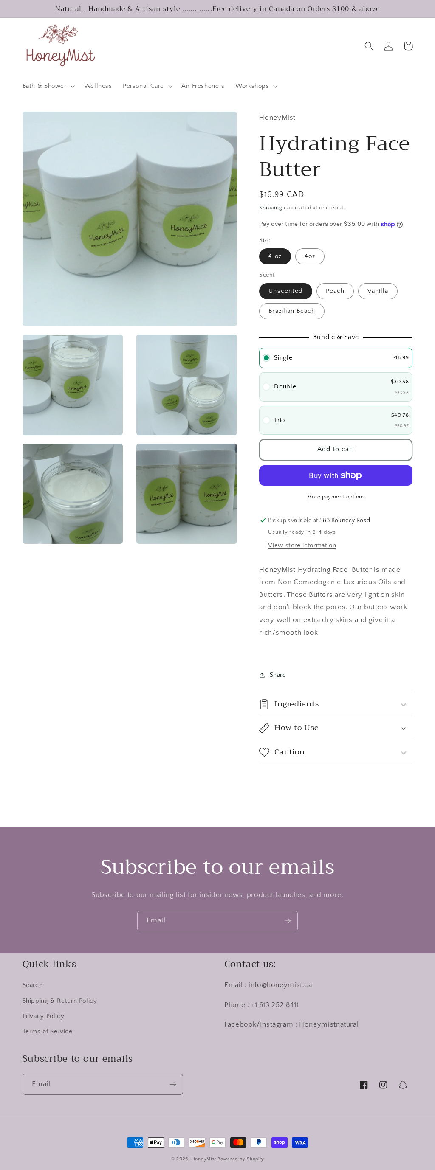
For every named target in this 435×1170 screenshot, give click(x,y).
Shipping (270, 208)
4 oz (274, 256)
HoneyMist (204, 1159)
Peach (335, 291)
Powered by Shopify (241, 1159)
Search (33, 985)
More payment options (336, 497)
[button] (48, 86)
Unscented (285, 291)
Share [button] (278, 675)
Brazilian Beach (291, 311)
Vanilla (377, 291)
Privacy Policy (44, 1016)
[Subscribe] (287, 921)
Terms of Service (48, 1031)
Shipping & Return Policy (60, 1001)
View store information (302, 545)
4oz (310, 256)
